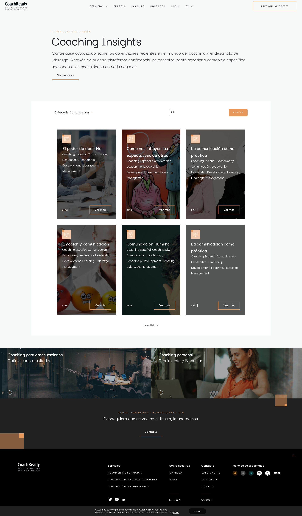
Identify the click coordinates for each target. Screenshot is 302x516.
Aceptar (197, 511)
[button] (99, 6)
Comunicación (79, 112)
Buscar (238, 112)
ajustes (175, 512)
